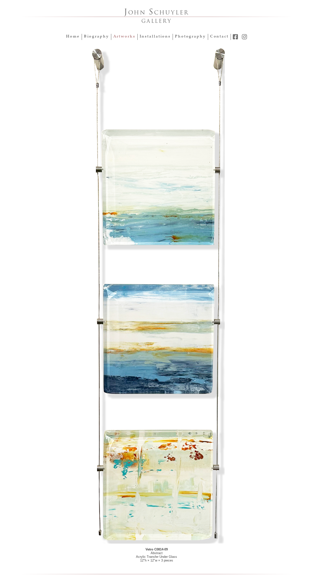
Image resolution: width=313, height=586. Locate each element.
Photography (190, 37)
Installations (155, 37)
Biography (96, 37)
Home (73, 37)
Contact (219, 37)
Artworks (124, 37)
